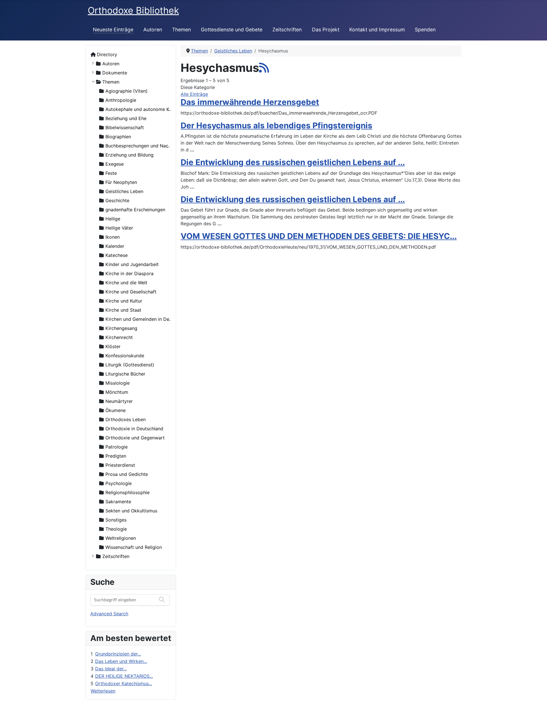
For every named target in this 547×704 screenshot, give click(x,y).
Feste (111, 173)
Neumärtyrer (119, 401)
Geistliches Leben (124, 191)
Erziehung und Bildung (129, 155)
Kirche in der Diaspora (129, 273)
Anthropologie (120, 100)
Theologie (116, 529)
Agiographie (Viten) (126, 91)
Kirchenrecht (119, 337)
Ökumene (115, 410)
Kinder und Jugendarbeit (132, 264)
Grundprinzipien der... (118, 654)
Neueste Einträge (113, 30)
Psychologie (118, 483)
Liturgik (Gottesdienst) (129, 365)
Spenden (425, 30)
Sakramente (118, 501)
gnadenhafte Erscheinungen (135, 209)
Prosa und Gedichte (126, 474)
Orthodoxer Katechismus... (123, 683)
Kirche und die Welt (126, 282)
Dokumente (114, 73)
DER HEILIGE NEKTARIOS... (124, 676)
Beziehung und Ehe (125, 118)
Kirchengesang (121, 328)
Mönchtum (116, 392)
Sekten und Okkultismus (131, 511)
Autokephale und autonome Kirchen (144, 109)
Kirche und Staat (123, 310)
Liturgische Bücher (125, 374)
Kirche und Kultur (123, 301)
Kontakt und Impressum (377, 30)
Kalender (114, 246)
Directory (107, 54)
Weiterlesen (103, 691)
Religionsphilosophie (127, 492)
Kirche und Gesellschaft (130, 292)
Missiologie (117, 383)
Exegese (114, 164)
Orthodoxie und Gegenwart (135, 438)
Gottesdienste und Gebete (231, 30)
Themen (181, 30)
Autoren (152, 30)
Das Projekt (325, 30)
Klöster (113, 346)
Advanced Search (109, 613)
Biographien (118, 136)
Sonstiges (115, 520)
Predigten (115, 456)
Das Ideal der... (111, 668)
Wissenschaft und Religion (133, 547)
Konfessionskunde (124, 355)
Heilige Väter (119, 228)
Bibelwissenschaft (124, 127)
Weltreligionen (120, 538)
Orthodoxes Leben (125, 419)
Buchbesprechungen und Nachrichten (145, 146)
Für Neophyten (121, 182)
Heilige (112, 219)
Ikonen (112, 237)
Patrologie (116, 447)
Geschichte (117, 200)
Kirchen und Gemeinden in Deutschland (147, 319)
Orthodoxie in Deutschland (134, 428)
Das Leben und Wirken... (121, 661)
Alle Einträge (194, 94)
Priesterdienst (120, 465)
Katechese (116, 255)
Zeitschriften (287, 30)
